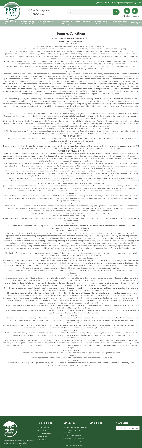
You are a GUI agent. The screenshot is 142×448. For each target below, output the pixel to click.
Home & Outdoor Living (119, 23)
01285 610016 (103, 3)
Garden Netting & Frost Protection (28, 23)
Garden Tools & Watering (46, 23)
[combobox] (90, 12)
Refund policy (42, 440)
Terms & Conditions (44, 433)
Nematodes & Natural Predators (10, 23)
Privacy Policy (42, 430)
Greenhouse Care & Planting (65, 23)
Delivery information (44, 427)
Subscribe (133, 428)
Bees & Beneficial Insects (83, 23)
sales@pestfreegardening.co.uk (127, 3)
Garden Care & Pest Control (101, 23)
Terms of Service (43, 437)
